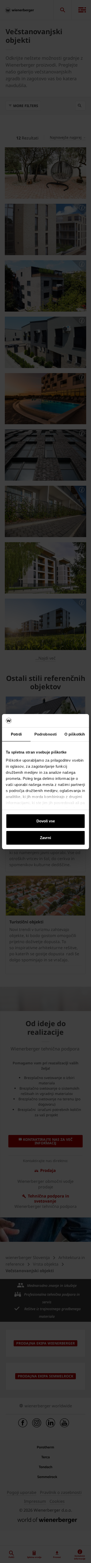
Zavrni (45, 838)
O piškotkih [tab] (74, 734)
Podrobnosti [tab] (45, 734)
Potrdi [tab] (16, 734)
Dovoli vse (45, 821)
